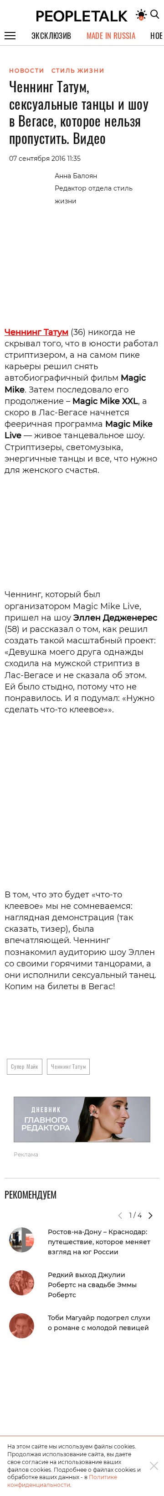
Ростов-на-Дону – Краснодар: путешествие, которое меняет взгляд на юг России (99, 1242)
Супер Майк (24, 1066)
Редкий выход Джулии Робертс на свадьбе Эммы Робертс (92, 1285)
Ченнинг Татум (68, 1066)
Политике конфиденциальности (62, 1481)
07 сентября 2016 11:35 (45, 158)
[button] (150, 1215)
